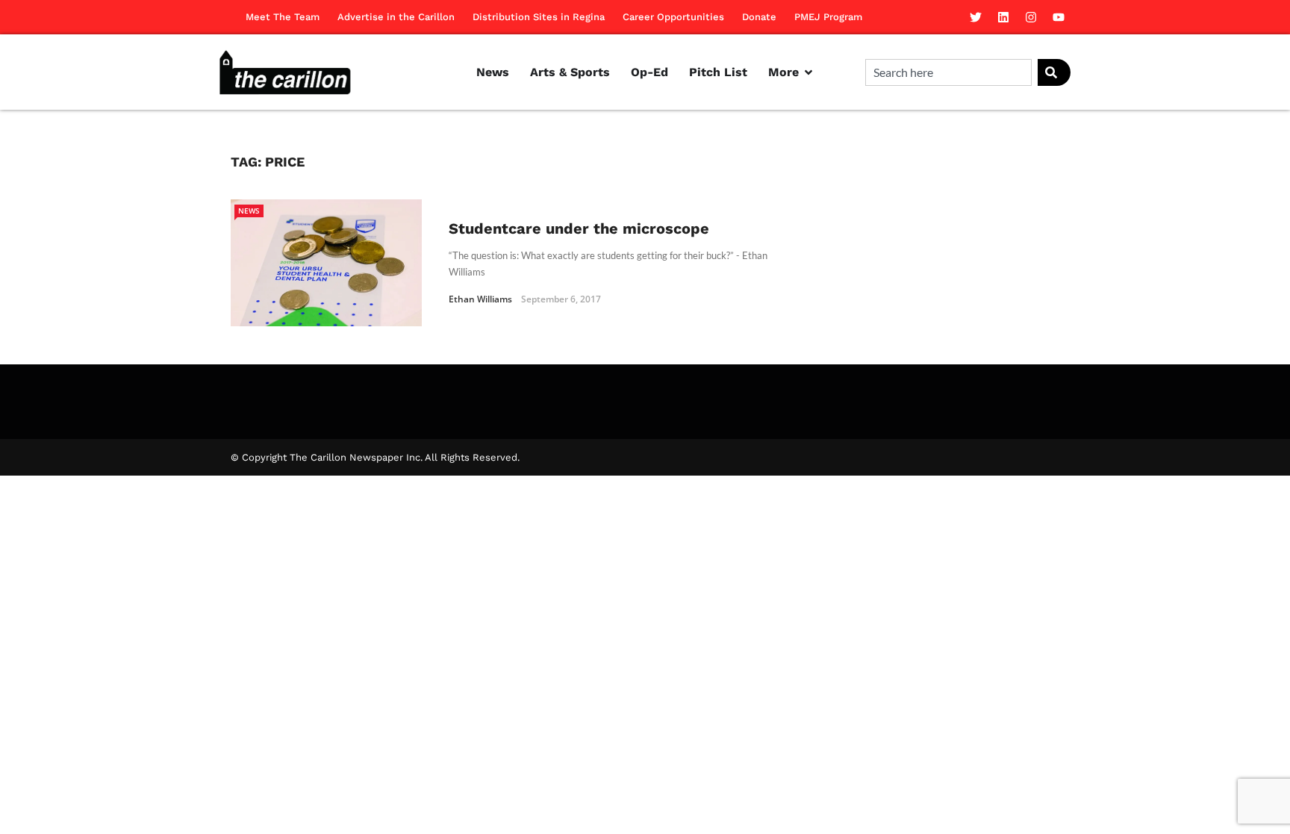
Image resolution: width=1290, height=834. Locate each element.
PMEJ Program (828, 16)
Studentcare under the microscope (579, 228)
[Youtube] (1059, 17)
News (249, 210)
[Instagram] (1031, 17)
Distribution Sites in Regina (539, 16)
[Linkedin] (1003, 17)
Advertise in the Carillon (396, 16)
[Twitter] (976, 17)
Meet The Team (283, 16)
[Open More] (808, 72)
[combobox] (948, 72)
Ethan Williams (480, 299)
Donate (759, 16)
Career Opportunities (673, 16)
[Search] (1054, 72)
